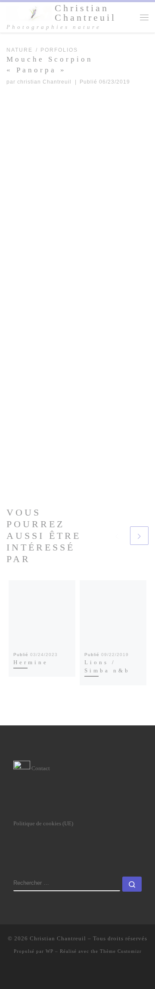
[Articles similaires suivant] (139, 535)
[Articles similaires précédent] (116, 535)
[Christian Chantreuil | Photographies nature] (29, 12)
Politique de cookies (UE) (43, 823)
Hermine (30, 662)
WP (49, 951)
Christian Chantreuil (58, 938)
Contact (40, 768)
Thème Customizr (121, 951)
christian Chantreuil (44, 82)
